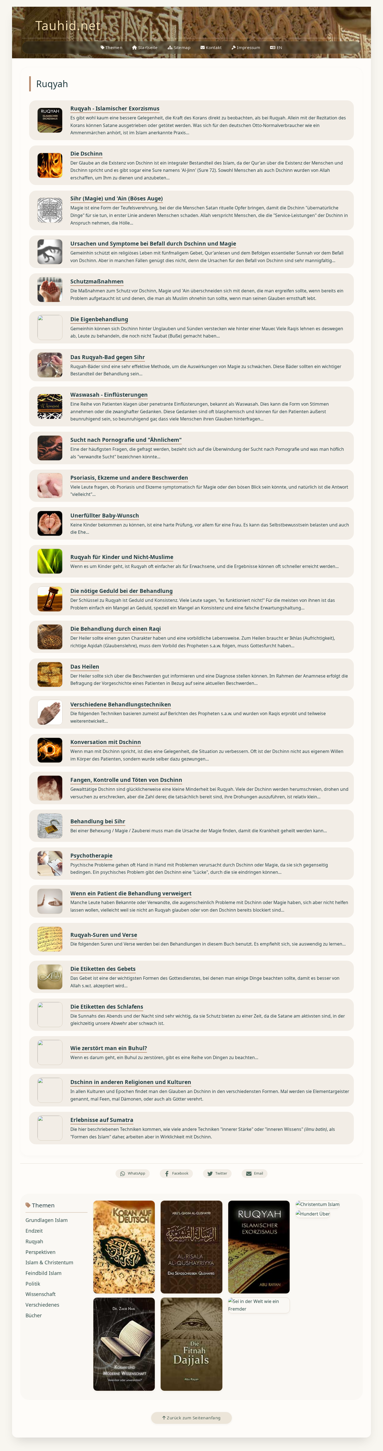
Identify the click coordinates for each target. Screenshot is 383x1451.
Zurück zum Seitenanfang (193, 1417)
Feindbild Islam (43, 1273)
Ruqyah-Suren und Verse (103, 935)
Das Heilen (84, 666)
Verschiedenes (42, 1304)
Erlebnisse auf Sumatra (101, 1120)
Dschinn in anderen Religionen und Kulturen (130, 1082)
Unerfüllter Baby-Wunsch (104, 515)
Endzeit (34, 1230)
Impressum (248, 47)
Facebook (180, 1173)
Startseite (147, 47)
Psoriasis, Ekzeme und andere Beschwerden (129, 477)
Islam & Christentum (49, 1262)
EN (279, 47)
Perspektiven (41, 1252)
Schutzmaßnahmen (97, 281)
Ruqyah (34, 1241)
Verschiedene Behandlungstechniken (120, 704)
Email (258, 1173)
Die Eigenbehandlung (99, 319)
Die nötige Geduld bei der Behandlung (121, 591)
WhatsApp (136, 1173)
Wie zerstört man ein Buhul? (108, 1048)
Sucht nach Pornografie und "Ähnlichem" (126, 439)
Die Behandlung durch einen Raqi (115, 628)
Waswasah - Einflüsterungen (109, 394)
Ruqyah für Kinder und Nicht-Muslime (121, 557)
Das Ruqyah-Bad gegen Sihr (107, 357)
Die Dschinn (86, 153)
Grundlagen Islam (47, 1220)
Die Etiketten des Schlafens (106, 1006)
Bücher (34, 1315)
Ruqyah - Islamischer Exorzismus (115, 108)
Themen (113, 47)
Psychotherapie (91, 855)
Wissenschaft (41, 1294)
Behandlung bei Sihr (97, 821)
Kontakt (213, 47)
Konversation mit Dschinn (105, 742)
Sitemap (181, 47)
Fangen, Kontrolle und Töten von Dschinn (126, 780)
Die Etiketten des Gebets (103, 968)
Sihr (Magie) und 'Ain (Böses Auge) (116, 198)
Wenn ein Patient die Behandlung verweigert (131, 893)
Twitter (221, 1173)
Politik (33, 1283)
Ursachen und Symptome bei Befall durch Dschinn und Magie (153, 243)
